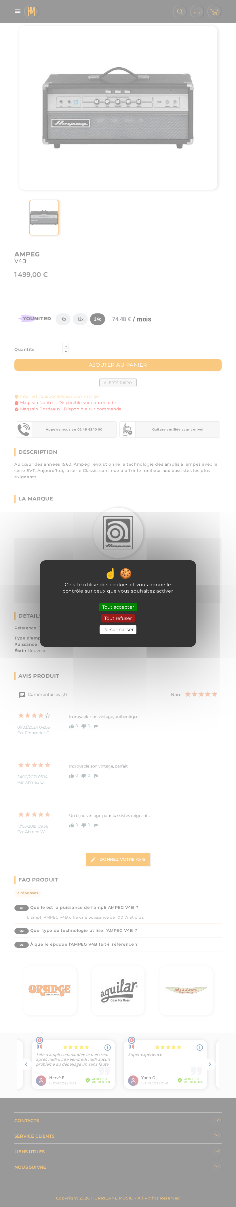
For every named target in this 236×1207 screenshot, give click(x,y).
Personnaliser (118, 629)
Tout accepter (118, 607)
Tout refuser (118, 618)
